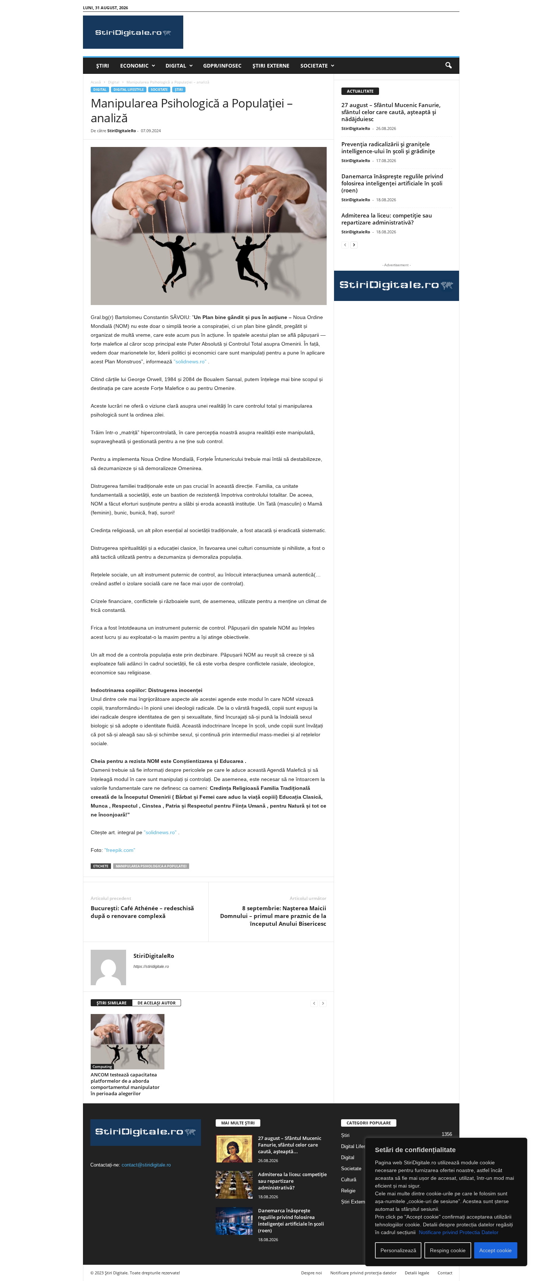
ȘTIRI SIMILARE (111, 1003)
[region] (446, 1202)
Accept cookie (495, 1250)
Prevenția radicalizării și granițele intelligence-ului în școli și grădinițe (388, 147)
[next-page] (354, 245)
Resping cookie (448, 1250)
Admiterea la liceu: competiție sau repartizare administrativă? (386, 219)
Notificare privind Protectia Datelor (458, 1232)
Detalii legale (417, 1272)
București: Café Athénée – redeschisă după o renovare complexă (142, 911)
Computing (102, 1066)
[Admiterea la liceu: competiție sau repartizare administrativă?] (234, 1185)
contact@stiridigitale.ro (146, 1165)
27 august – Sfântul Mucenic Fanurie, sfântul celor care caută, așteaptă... (289, 1145)
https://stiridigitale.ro (151, 966)
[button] (448, 66)
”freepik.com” (119, 850)
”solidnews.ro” (190, 361)
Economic (134, 65)
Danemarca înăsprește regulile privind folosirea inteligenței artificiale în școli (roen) (392, 183)
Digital (176, 65)
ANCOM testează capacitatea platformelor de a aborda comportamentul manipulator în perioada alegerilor (125, 1084)
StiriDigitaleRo (121, 130)
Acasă (96, 82)
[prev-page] (314, 1003)
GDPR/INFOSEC (222, 65)
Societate (314, 65)
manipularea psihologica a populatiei (151, 866)
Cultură (348, 1179)
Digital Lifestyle (129, 89)
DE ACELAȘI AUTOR (157, 1003)
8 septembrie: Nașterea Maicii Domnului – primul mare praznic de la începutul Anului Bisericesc (273, 915)
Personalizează (398, 1250)
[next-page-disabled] (323, 1003)
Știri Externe (271, 65)
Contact (445, 1272)
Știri (102, 65)
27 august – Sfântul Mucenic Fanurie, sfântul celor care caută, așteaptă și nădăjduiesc (391, 112)
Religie (348, 1190)
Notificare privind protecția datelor (363, 1272)
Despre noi (311, 1272)
